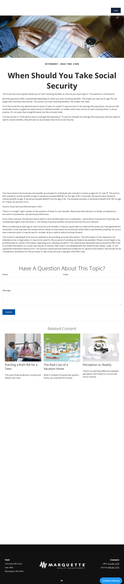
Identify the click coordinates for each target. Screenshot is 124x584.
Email (65, 274)
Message (6, 290)
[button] (49, 5)
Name (5, 274)
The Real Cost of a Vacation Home (56, 367)
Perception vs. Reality (97, 365)
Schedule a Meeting (111, 581)
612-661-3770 (113, 564)
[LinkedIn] (61, 580)
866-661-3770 (113, 567)
